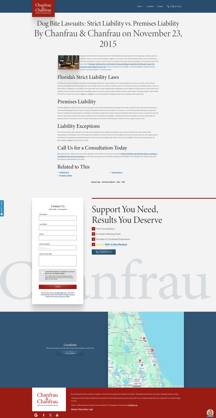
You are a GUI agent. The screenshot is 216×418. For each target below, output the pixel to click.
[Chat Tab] (108, 209)
